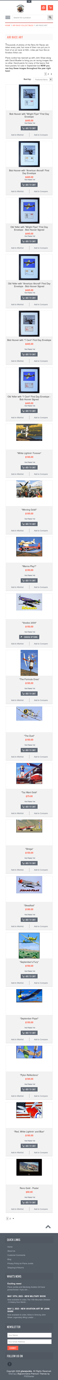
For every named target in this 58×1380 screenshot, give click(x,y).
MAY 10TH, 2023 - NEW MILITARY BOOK (26, 1296)
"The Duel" (29, 735)
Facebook (9, 1364)
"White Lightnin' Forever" (29, 453)
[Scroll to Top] (48, 1227)
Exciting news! (14, 1283)
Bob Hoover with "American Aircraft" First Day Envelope (29, 172)
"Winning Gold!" (29, 509)
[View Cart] (50, 7)
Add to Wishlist (17, 134)
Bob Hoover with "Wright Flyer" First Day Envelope (29, 115)
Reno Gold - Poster (29, 1188)
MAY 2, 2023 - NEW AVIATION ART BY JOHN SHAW (28, 1310)
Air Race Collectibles (23, 25)
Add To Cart (31, 128)
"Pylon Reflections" (29, 1075)
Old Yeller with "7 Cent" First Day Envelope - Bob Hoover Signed (29, 398)
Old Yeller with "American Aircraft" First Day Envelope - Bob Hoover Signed (29, 285)
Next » (51, 74)
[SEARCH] (50, 17)
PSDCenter (29, 1376)
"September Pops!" (29, 1018)
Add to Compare (41, 134)
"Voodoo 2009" (29, 622)
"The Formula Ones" (29, 679)
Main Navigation (8, 17)
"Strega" (29, 848)
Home (7, 25)
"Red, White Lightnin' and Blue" (29, 1131)
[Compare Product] (43, 7)
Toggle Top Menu (29, 1)
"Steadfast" (29, 905)
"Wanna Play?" (29, 566)
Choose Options (31, 637)
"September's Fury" (29, 961)
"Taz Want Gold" (29, 792)
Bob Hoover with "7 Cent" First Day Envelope (29, 340)
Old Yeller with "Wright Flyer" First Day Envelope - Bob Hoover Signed (29, 228)
